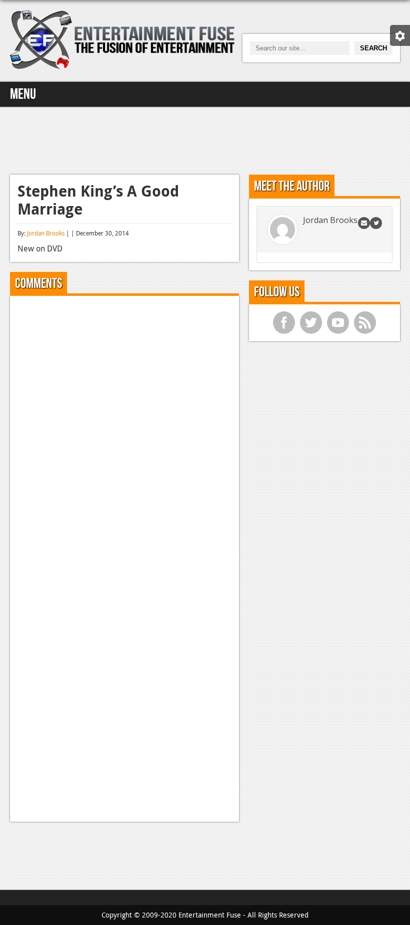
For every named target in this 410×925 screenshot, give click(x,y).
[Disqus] (125, 428)
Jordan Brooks (45, 233)
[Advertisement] (205, 139)
